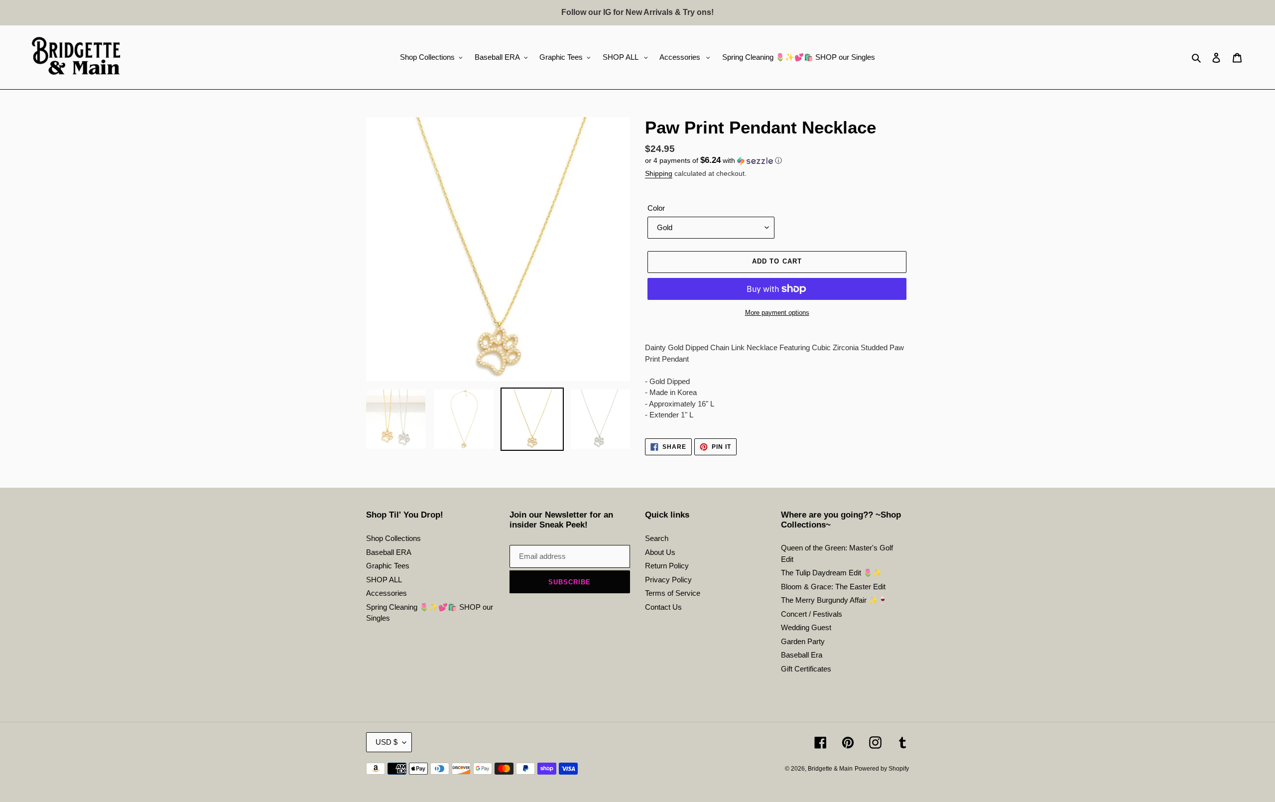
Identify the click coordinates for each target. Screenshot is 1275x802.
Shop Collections (393, 538)
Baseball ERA (388, 552)
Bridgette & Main (830, 768)
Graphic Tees (387, 565)
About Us (660, 552)
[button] (713, 160)
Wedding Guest (806, 627)
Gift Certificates (806, 669)
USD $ (386, 742)
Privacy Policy (668, 579)
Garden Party (803, 641)
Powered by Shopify (882, 768)
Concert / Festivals (811, 614)
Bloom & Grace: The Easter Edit (833, 586)
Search (656, 538)
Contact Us (663, 607)
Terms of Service (672, 593)
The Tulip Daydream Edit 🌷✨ (831, 572)
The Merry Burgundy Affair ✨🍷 (834, 600)
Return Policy (667, 565)
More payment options (777, 312)
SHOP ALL (384, 579)
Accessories (386, 593)
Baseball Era (801, 655)
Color (656, 208)
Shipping (658, 173)
